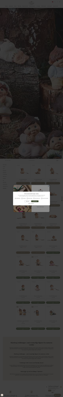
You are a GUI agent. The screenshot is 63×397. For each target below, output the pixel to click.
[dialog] (31, 198)
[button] (31, 203)
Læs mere (42, 196)
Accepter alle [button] (35, 201)
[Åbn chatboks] (2, 395)
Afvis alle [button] (27, 201)
